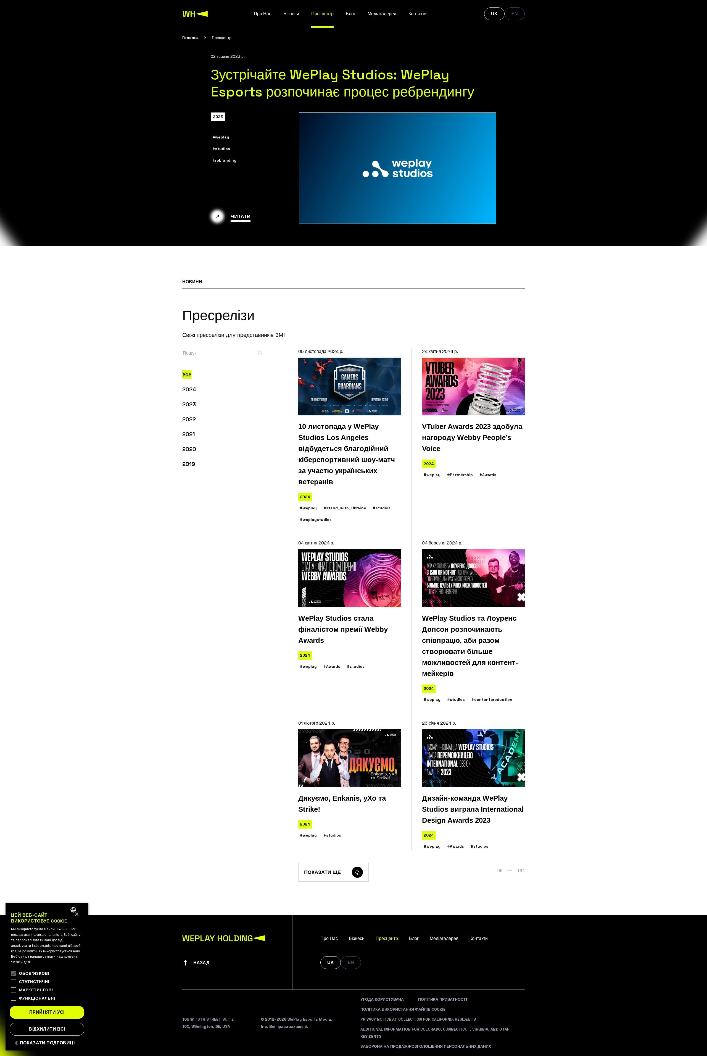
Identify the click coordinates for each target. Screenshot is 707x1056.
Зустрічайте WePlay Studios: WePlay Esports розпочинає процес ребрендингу (342, 83)
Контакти (417, 14)
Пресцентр (322, 14)
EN (514, 13)
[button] (47, 1043)
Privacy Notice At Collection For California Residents (418, 1019)
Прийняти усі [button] (47, 1012)
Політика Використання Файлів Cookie (402, 1009)
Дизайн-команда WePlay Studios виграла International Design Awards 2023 (473, 809)
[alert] (47, 976)
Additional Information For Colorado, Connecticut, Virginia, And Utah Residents (435, 1033)
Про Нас (262, 14)
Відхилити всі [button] (47, 1029)
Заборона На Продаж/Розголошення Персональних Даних (425, 1046)
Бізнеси (291, 14)
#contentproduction (491, 699)
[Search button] (260, 353)
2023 (218, 116)
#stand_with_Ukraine (344, 507)
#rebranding (224, 160)
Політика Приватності (442, 999)
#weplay (220, 137)
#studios (221, 148)
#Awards (487, 474)
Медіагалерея (382, 14)
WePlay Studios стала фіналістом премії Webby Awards (343, 629)
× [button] (76, 914)
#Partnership (460, 474)
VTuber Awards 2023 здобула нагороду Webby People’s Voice (472, 437)
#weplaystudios (316, 519)
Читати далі (21, 962)
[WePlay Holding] (195, 14)
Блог (350, 14)
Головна (190, 37)
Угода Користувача (382, 999)
